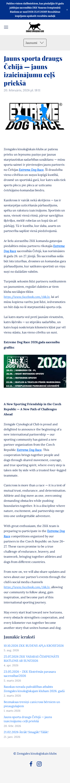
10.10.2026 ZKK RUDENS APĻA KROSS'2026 (34, 645)
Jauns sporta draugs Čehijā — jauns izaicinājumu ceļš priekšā (28, 719)
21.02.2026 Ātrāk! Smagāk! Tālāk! (26, 732)
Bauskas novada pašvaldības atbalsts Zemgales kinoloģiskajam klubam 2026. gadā (34, 689)
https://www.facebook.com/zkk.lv (27, 297)
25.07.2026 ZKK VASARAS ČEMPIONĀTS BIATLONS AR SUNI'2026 (31, 659)
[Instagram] (39, 764)
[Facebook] (31, 764)
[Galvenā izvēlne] (6, 27)
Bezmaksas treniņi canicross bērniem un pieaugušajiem (32, 704)
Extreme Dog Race (31, 170)
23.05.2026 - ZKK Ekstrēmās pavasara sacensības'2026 (30, 674)
